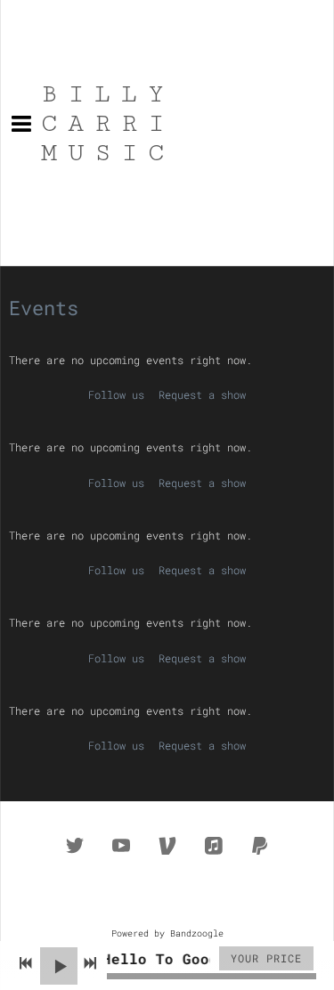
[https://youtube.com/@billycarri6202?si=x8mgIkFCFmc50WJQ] (121, 846)
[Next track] (90, 963)
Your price (266, 958)
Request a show (202, 394)
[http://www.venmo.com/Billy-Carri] (167, 846)
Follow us (116, 394)
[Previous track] (26, 963)
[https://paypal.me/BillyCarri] (260, 846)
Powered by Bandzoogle (167, 933)
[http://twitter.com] (75, 846)
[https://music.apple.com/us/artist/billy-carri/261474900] (214, 846)
